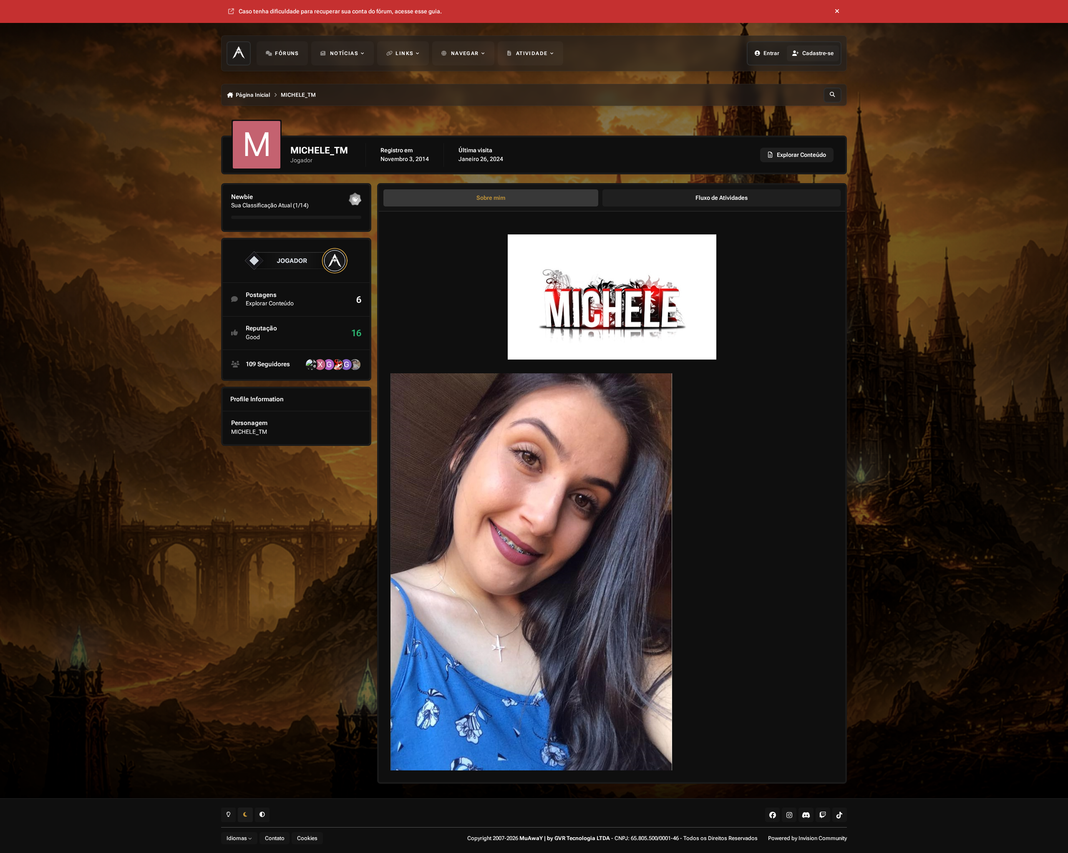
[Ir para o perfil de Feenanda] (355, 364)
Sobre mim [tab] (490, 197)
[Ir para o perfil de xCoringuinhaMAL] (320, 364)
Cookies (307, 838)
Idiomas (237, 838)
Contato (275, 838)
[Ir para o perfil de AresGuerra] (337, 364)
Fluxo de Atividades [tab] (721, 197)
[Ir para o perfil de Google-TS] (328, 364)
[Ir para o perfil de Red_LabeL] (311, 364)
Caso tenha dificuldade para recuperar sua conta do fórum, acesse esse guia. (340, 11)
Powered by (807, 838)
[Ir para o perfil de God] (346, 364)
